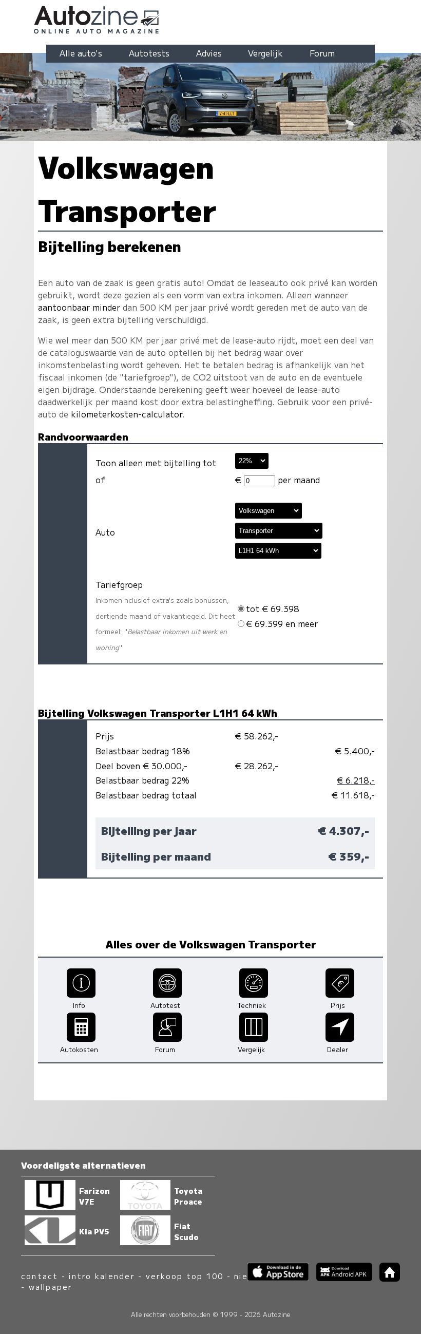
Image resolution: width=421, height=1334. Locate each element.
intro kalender (102, 1275)
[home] (386, 1278)
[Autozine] (210, 18)
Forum (322, 53)
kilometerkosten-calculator (126, 414)
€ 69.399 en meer (282, 623)
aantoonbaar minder (79, 307)
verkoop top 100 (185, 1275)
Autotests (149, 53)
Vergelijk (265, 53)
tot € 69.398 (272, 608)
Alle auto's (81, 53)
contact (40, 1275)
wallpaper (51, 1286)
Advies (209, 53)
